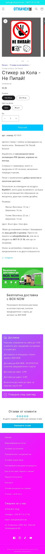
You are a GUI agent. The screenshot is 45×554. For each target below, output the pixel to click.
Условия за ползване (14, 449)
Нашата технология (13, 477)
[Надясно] (28, 61)
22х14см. (23, 98)
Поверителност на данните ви (18, 454)
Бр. (3, 113)
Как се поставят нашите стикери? (19, 471)
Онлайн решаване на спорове (18, 488)
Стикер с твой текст (13, 494)
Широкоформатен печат (15, 443)
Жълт (17, 108)
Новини (8, 437)
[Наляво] (17, 61)
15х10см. (8, 98)
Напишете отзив (22, 425)
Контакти (9, 483)
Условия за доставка (14, 460)
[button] (3, 9)
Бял (6, 108)
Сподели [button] (9, 258)
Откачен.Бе (14, 549)
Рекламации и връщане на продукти (20, 466)
